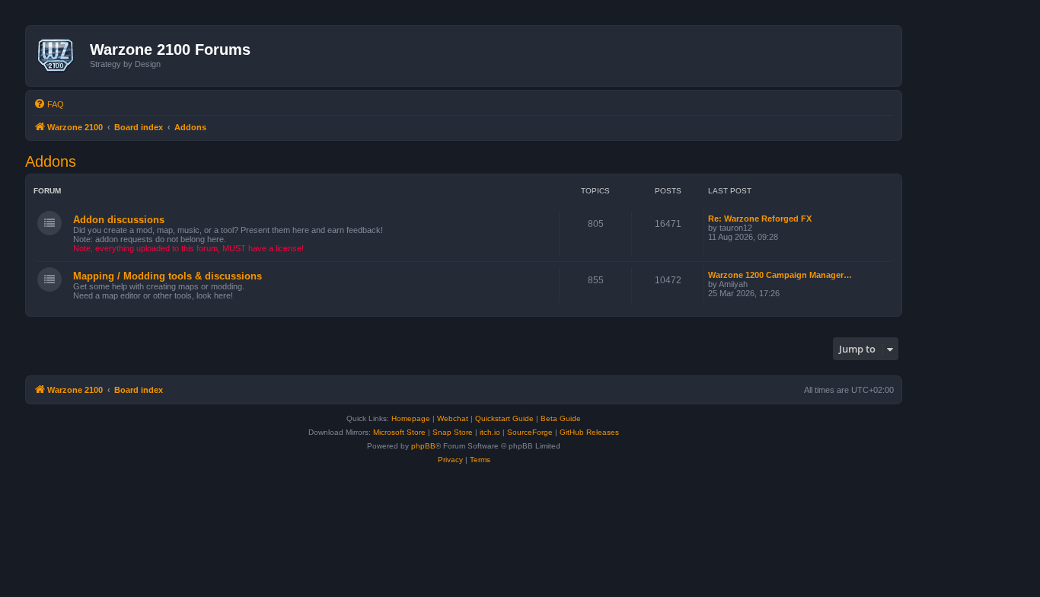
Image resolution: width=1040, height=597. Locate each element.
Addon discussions (118, 219)
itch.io (490, 432)
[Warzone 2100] (60, 55)
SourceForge (530, 432)
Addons (50, 161)
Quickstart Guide (504, 418)
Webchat (452, 418)
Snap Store (452, 432)
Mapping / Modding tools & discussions (167, 276)
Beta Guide (561, 418)
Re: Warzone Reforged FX (760, 218)
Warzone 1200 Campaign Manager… (780, 274)
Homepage (410, 418)
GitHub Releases (589, 432)
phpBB (423, 446)
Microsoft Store (399, 432)
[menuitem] (48, 104)
